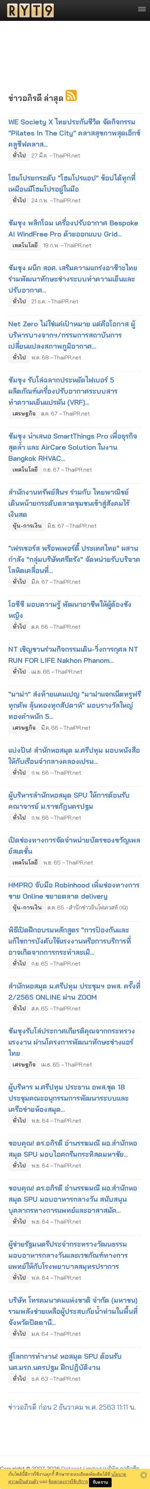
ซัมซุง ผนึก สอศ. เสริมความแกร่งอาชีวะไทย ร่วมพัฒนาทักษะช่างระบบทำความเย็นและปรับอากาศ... (72, 278)
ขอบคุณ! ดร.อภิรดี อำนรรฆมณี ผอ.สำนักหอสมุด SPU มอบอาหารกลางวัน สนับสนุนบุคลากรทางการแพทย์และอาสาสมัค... (72, 1199)
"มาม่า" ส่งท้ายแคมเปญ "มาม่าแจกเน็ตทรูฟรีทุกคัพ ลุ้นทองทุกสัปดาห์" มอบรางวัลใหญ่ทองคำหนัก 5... (74, 705)
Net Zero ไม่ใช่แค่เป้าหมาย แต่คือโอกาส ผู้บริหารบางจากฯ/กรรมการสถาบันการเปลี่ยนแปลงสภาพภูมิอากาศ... (71, 334)
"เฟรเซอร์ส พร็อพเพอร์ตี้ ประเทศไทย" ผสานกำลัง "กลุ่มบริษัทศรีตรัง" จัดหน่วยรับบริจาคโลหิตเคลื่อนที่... (74, 559)
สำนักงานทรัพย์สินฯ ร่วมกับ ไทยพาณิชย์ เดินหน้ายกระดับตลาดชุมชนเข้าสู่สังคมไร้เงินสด (68, 503)
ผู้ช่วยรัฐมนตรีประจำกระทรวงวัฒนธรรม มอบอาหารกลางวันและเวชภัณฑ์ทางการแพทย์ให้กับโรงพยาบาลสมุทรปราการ (68, 1255)
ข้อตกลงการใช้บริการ (68, 1481)
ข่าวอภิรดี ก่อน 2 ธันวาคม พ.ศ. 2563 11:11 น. (72, 1407)
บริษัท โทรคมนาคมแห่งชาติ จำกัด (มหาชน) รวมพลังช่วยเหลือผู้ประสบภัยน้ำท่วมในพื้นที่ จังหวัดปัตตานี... (73, 1311)
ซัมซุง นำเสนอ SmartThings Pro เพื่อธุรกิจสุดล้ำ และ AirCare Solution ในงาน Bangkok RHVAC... (72, 447)
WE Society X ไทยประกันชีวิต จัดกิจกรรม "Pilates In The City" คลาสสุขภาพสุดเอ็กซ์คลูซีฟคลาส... (74, 132)
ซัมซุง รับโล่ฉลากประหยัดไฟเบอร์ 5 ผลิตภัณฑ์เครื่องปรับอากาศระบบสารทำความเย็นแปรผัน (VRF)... (63, 390)
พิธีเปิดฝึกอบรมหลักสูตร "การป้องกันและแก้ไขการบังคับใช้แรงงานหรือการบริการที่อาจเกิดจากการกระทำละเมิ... (69, 940)
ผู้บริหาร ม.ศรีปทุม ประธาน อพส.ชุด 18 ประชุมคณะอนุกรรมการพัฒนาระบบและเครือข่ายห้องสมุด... (68, 1098)
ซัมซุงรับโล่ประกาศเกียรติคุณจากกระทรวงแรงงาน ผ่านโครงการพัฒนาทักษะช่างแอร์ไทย (71, 1041)
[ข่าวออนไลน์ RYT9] (28, 10)
